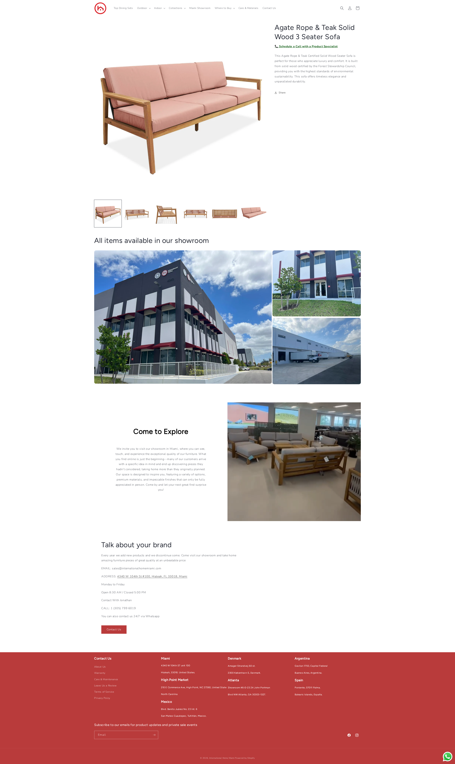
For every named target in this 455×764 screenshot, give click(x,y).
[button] (143, 8)
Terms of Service (104, 692)
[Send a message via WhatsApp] (447, 756)
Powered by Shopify (245, 758)
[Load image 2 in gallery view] (137, 213)
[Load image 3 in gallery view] (166, 213)
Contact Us (114, 629)
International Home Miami (221, 758)
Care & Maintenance (106, 679)
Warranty (99, 673)
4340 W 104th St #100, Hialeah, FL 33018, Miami (152, 576)
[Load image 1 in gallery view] (108, 213)
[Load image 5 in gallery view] (224, 213)
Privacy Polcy (102, 698)
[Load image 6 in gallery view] (253, 213)
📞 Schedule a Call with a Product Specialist (306, 46)
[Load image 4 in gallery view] (195, 213)
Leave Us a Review (105, 685)
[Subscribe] (154, 735)
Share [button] (282, 92)
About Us (100, 666)
